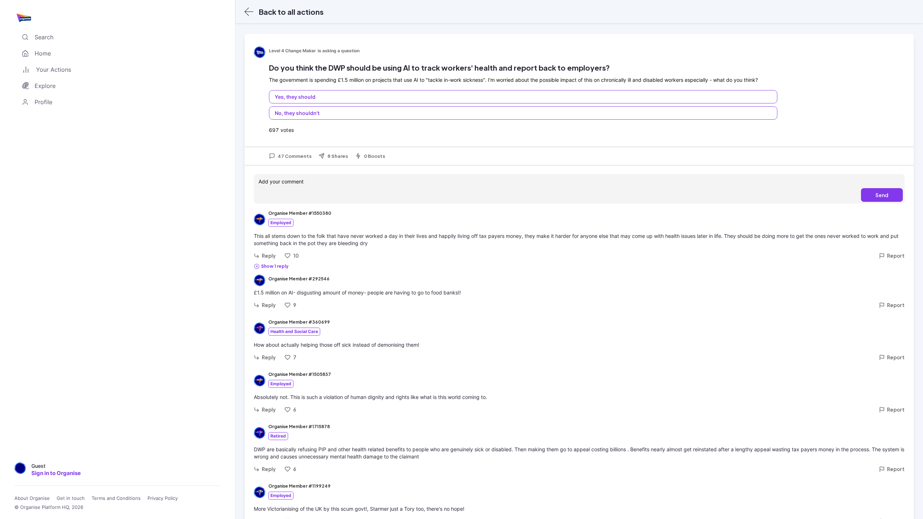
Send (881, 195)
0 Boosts (374, 156)
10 (296, 256)
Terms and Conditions (116, 498)
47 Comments (295, 156)
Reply (269, 256)
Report (896, 256)
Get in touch (71, 498)
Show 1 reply (274, 266)
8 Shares (337, 156)
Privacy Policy (162, 498)
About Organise (32, 498)
